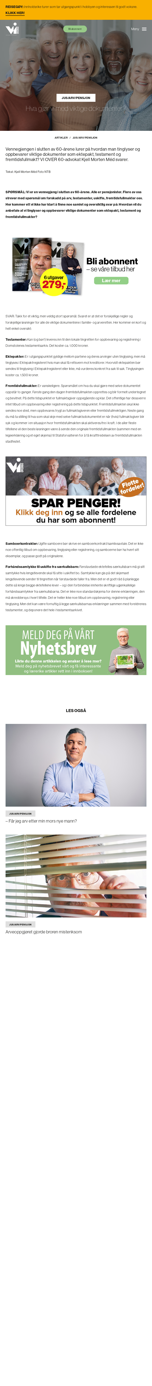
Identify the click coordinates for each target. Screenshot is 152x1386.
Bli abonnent (75, 28)
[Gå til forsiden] (12, 29)
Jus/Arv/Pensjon (76, 98)
